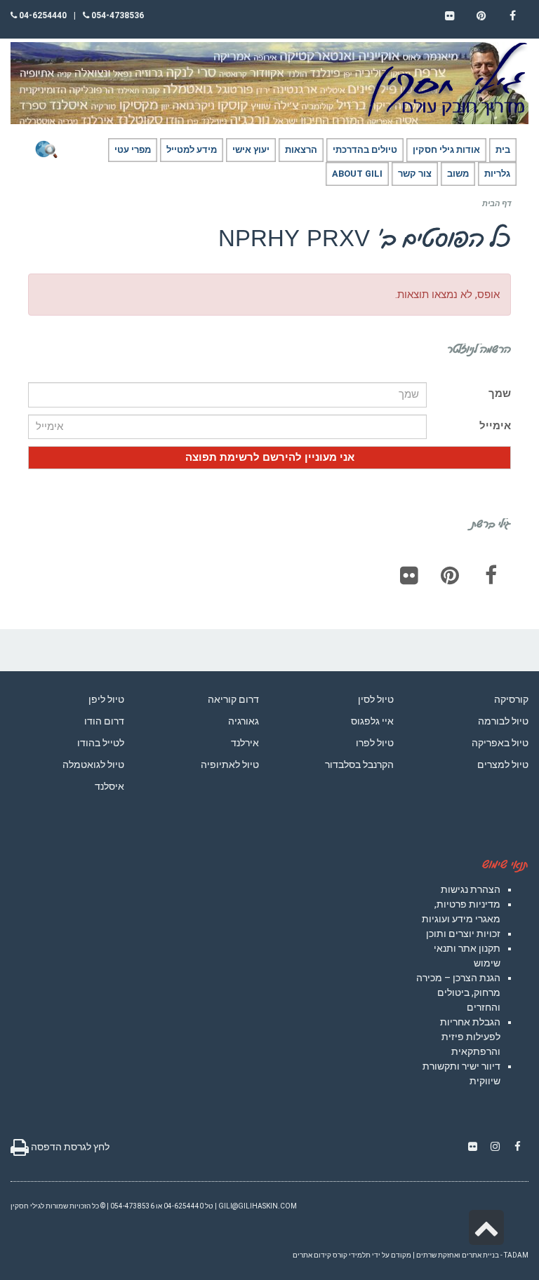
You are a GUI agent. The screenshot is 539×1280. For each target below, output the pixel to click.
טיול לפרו (375, 742)
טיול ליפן (106, 699)
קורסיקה (511, 699)
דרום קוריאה (233, 699)
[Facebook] (490, 575)
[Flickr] (409, 575)
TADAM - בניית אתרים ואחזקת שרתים (472, 1255)
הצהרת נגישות (470, 889)
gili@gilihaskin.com (257, 1206)
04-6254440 (42, 15)
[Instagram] (495, 1147)
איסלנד (109, 786)
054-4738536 (116, 15)
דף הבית (496, 203)
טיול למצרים (502, 764)
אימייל (495, 425)
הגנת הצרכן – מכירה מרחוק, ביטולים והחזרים (458, 992)
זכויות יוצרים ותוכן (463, 933)
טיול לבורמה (503, 721)
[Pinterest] (450, 575)
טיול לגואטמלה (93, 764)
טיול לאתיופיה (230, 764)
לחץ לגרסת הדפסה (69, 1146)
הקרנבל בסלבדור (359, 764)
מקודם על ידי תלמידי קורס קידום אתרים (352, 1255)
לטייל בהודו (100, 742)
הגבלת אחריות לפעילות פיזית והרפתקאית (470, 1036)
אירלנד (245, 742)
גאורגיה (243, 721)
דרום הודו (104, 721)
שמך (499, 393)
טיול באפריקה (500, 742)
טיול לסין (376, 699)
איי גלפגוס (372, 721)
